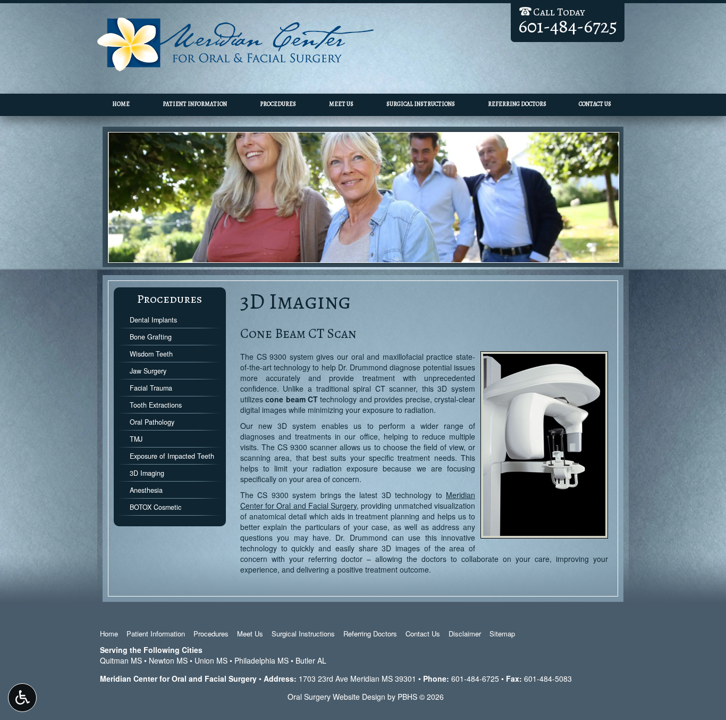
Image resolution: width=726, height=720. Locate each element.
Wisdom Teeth (151, 354)
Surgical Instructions (420, 104)
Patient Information (195, 104)
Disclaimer (465, 633)
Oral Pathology (152, 422)
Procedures (278, 104)
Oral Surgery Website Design (336, 696)
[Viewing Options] (22, 697)
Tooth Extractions (156, 405)
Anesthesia (146, 490)
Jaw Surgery (148, 371)
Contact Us (595, 104)
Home (121, 104)
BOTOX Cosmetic (155, 507)
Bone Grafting (151, 337)
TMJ (136, 439)
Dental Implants (153, 320)
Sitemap (502, 633)
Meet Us (341, 104)
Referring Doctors (517, 104)
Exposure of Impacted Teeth (172, 456)
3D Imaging (147, 473)
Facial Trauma (151, 388)
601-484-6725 (475, 678)
